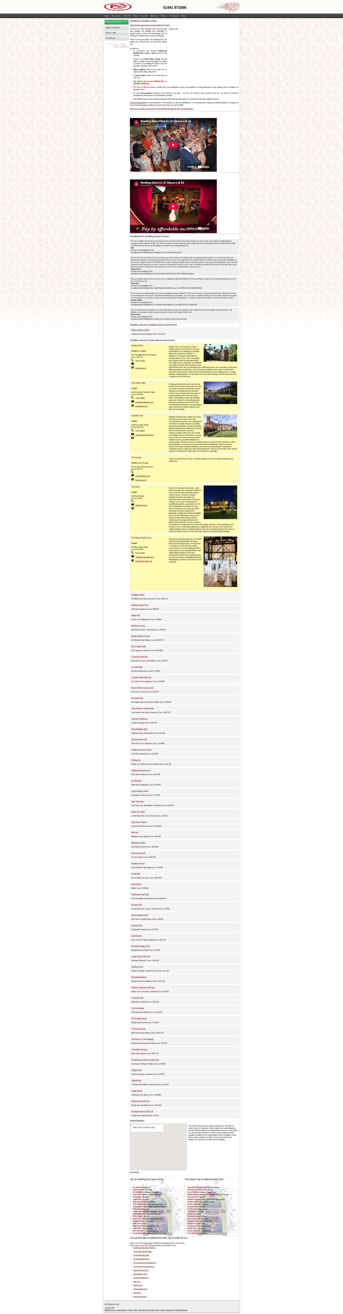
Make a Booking (113, 27)
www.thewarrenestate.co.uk (143, 561)
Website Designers (181, 1310)
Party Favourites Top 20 (140, 1289)
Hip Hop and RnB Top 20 (141, 1278)
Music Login (111, 33)
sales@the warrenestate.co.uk (144, 557)
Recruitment (170, 1310)
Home (107, 16)
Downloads (116, 16)
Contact (162, 1310)
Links (157, 1310)
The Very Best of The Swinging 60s (143, 1267)
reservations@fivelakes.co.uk (144, 402)
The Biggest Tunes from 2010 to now (144, 1248)
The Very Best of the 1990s (141, 1255)
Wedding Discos (110, 1310)
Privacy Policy (132, 1310)
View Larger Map (134, 1172)
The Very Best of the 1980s (141, 1259)
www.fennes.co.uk (140, 480)
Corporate (174, 16)
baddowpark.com (140, 368)
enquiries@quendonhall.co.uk (144, 435)
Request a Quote (113, 22)
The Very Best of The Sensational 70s (144, 1263)
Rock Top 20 (137, 1293)
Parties (164, 16)
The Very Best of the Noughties (142, 1252)
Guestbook (110, 38)
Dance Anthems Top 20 (140, 1274)
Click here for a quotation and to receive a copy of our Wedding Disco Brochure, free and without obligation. (161, 109)
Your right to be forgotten (146, 1310)
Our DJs (127, 16)
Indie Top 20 (137, 1282)
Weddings (154, 16)
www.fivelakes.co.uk (141, 406)
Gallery (144, 16)
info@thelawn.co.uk (141, 505)
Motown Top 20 (138, 1285)
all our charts (148, 1243)
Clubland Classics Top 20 (141, 1270)
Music (135, 16)
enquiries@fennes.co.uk (142, 476)
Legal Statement (121, 1310)
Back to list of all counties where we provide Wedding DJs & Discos (150, 25)
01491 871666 (174, 7)
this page (144, 105)
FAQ (183, 16)
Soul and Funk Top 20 (140, 1297)
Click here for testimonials (137, 103)
